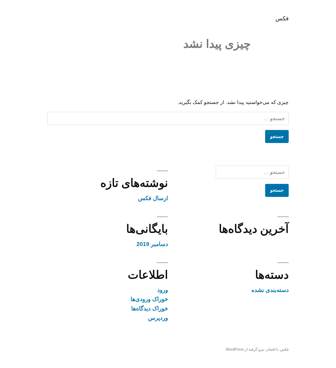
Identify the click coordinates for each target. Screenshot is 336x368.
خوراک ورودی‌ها (149, 299)
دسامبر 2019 (152, 244)
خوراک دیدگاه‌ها (149, 308)
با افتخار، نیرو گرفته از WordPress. (251, 349)
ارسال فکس (153, 198)
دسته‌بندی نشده (270, 290)
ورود (162, 290)
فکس (282, 18)
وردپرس (158, 318)
